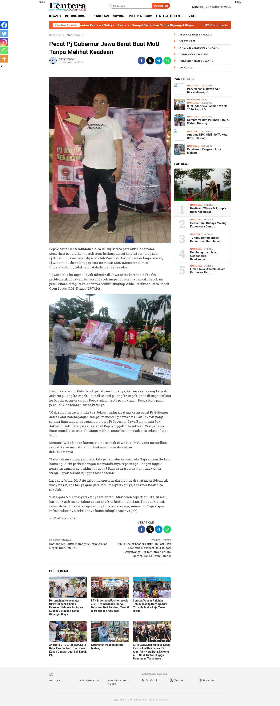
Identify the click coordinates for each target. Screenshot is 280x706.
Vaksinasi (187, 41)
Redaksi (55, 680)
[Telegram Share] (158, 60)
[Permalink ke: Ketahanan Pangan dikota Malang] (110, 631)
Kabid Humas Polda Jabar (199, 47)
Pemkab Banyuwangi (195, 34)
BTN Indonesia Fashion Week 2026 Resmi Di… (207, 107)
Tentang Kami (89, 680)
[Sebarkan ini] (141, 60)
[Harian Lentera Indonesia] (67, 6)
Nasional (193, 85)
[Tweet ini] (150, 60)
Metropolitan (196, 99)
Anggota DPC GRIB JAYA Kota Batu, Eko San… (207, 136)
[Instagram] (4, 42)
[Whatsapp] (4, 50)
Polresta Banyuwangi (196, 61)
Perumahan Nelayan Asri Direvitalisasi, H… (203, 90)
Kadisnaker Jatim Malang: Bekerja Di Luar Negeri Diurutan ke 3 (78, 544)
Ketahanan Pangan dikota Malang (204, 151)
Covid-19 (185, 67)
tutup (42, 1)
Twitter (178, 680)
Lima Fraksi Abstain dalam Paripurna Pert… (207, 270)
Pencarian (161, 5)
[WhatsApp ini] (167, 60)
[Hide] (1, 66)
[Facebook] (4, 25)
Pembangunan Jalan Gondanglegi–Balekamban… (204, 256)
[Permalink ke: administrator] (53, 60)
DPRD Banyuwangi (193, 54)
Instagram (209, 680)
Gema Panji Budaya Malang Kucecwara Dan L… (208, 224)
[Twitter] (4, 33)
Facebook (152, 680)
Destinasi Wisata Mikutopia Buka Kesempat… (208, 210)
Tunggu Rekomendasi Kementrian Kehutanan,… (207, 239)
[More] (4, 59)
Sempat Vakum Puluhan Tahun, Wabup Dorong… (208, 121)
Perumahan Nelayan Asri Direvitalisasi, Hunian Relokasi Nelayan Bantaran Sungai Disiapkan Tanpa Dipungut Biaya (66, 607)
